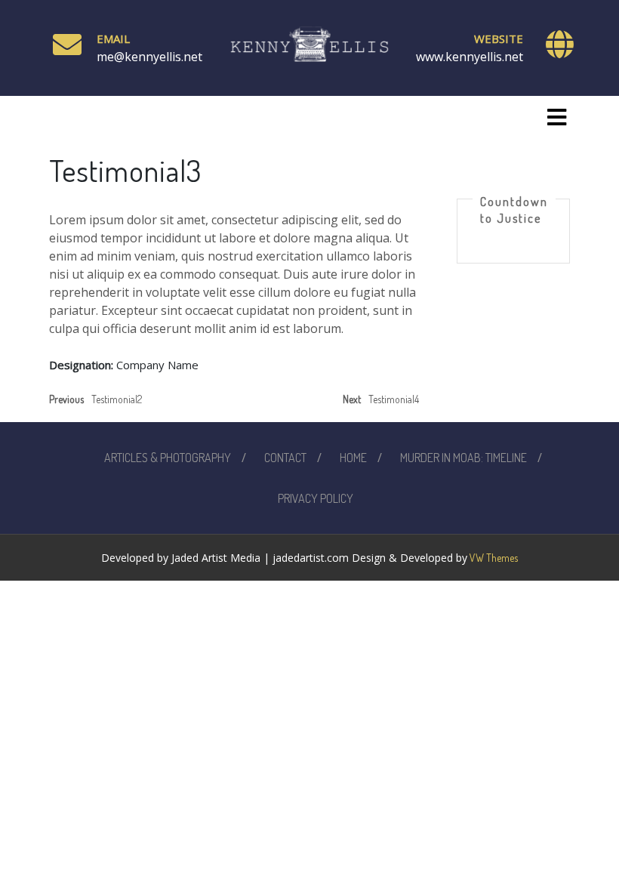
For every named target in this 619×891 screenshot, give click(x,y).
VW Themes (492, 557)
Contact (285, 457)
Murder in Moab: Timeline (463, 457)
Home (353, 457)
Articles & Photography (167, 457)
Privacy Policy (315, 498)
